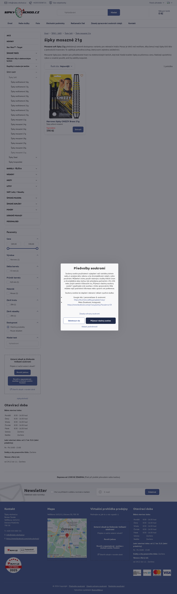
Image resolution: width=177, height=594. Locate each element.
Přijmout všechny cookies (101, 321)
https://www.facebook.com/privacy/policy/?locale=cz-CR (89, 305)
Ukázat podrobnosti (89, 326)
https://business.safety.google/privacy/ (89, 300)
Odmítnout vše (74, 321)
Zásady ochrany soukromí (89, 313)
